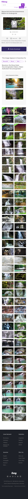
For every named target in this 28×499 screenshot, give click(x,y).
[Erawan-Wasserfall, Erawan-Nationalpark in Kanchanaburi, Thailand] (8, 351)
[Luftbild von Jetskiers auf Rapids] (20, 119)
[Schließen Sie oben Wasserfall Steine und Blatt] (20, 309)
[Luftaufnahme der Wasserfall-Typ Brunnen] (8, 119)
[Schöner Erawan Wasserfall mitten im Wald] (8, 276)
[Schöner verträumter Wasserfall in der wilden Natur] (20, 202)
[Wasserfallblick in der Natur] (20, 243)
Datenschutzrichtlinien (19, 486)
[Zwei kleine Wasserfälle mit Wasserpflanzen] (20, 177)
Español (5, 458)
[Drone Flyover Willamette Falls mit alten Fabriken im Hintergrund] (8, 127)
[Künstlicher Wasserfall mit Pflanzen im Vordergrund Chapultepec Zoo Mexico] (20, 251)
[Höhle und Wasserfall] (20, 227)
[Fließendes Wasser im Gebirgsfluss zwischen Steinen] (20, 318)
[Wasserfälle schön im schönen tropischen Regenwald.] (20, 268)
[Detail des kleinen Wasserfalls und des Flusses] (20, 152)
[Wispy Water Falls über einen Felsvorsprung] (8, 343)
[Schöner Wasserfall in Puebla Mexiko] (20, 160)
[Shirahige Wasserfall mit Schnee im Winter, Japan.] (8, 334)
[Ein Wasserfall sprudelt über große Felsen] (8, 202)
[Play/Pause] (4, 28)
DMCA (20, 444)
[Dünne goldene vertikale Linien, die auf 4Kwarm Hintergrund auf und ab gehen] (20, 127)
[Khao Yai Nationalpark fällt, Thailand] (8, 218)
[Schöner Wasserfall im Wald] (20, 334)
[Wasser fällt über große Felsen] (8, 227)
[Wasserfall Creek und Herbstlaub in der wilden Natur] (8, 309)
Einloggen (16, 7)
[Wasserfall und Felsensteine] (8, 251)
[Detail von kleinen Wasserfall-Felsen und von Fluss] (8, 152)
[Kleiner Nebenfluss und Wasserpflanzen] (20, 144)
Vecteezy (5, 440)
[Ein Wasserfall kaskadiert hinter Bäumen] (8, 210)
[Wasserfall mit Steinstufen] (8, 185)
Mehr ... (5, 465)
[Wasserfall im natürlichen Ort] (8, 235)
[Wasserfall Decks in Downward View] (20, 111)
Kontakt (20, 462)
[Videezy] (4, 2)
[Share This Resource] (15, 34)
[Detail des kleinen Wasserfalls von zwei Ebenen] (20, 169)
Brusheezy (6, 438)
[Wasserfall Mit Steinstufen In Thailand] (20, 409)
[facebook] (7, 476)
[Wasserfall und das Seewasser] (20, 185)
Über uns (21, 456)
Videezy (5, 442)
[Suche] (23, 4)
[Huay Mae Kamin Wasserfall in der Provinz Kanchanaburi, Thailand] (20, 218)
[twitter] (10, 476)
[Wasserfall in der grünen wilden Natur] (8, 243)
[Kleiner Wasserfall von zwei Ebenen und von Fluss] (8, 144)
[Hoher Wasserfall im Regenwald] (20, 235)
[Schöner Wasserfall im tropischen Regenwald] (20, 343)
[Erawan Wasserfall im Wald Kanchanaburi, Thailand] (8, 293)
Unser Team (22, 458)
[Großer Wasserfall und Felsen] (8, 169)
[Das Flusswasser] (8, 260)
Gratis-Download (15, 49)
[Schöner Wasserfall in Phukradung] (8, 301)
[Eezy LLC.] (14, 473)
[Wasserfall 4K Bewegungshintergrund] (8, 111)
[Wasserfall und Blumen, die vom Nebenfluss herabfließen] (20, 301)
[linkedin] (20, 476)
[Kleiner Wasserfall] (8, 285)
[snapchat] (18, 476)
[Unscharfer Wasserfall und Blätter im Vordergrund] (20, 136)
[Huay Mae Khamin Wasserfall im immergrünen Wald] (20, 326)
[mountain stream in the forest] (14, 83)
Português (5, 460)
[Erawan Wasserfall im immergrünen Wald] (20, 285)
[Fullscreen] (23, 28)
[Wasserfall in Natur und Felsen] (8, 318)
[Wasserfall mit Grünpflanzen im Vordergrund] (8, 136)
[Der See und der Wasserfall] (20, 194)
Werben (21, 440)
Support (21, 442)
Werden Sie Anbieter (6, 445)
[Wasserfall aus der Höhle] (20, 293)
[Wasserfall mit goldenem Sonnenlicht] (8, 194)
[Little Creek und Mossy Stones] (20, 276)
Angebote (21, 438)
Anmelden (21, 7)
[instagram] (15, 476)
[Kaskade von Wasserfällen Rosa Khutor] (8, 326)
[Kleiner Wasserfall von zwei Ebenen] (8, 177)
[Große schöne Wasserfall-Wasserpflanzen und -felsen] (8, 160)
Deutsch (5, 462)
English (5, 456)
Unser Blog (21, 460)
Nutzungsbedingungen (7, 486)
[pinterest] (12, 476)
